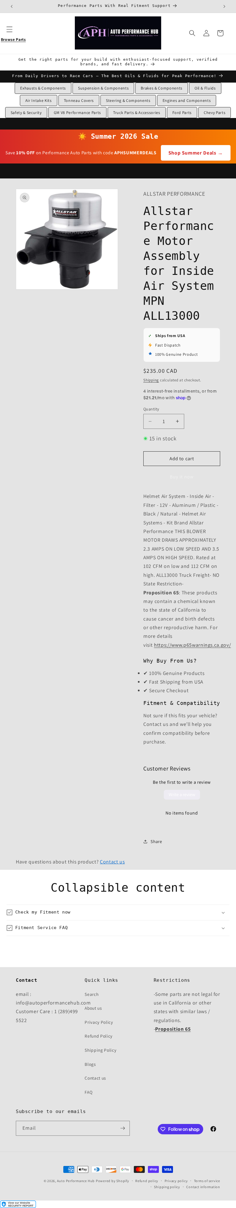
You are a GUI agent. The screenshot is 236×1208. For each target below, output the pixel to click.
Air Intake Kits (38, 100)
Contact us (112, 861)
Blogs (90, 1064)
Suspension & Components (103, 88)
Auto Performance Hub (76, 1181)
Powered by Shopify (112, 1181)
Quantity (151, 409)
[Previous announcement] (11, 6)
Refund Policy (99, 1036)
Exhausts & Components (43, 88)
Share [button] (156, 841)
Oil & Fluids (205, 88)
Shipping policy (167, 1187)
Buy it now (182, 476)
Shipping (151, 380)
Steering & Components (128, 100)
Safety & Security (26, 112)
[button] (13, 33)
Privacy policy (176, 1181)
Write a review (182, 795)
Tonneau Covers (79, 100)
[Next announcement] (224, 6)
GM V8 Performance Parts (77, 112)
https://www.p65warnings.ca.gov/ (192, 645)
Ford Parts (182, 112)
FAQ (88, 1092)
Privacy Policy (99, 1022)
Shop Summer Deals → (195, 152)
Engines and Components (187, 100)
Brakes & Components (161, 88)
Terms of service (207, 1181)
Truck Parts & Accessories (136, 112)
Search (91, 994)
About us (93, 1008)
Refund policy (146, 1181)
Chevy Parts (214, 112)
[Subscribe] (123, 1128)
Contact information (203, 1187)
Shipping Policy (100, 1050)
